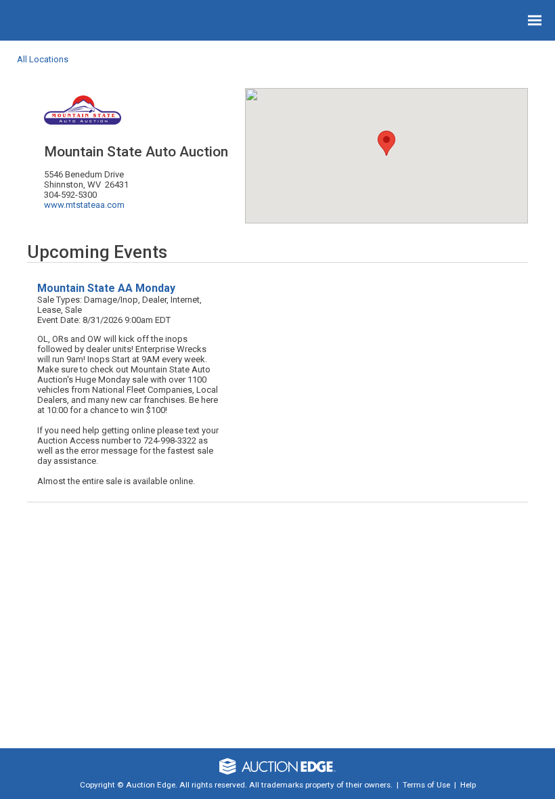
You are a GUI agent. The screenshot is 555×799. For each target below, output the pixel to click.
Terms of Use (426, 785)
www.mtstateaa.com (84, 205)
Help (468, 785)
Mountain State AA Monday (106, 288)
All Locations (42, 59)
